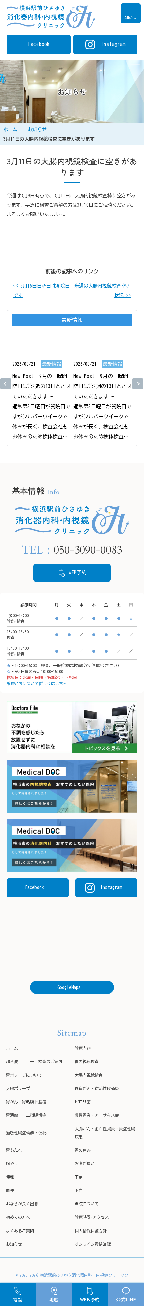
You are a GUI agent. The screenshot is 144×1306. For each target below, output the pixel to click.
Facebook (34, 887)
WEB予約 (90, 1299)
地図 (54, 1299)
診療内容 (83, 1048)
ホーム (10, 129)
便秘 (10, 1177)
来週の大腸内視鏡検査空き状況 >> (102, 290)
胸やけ (12, 1163)
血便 (10, 1190)
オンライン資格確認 (93, 1244)
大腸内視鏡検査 (89, 1075)
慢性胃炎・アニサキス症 (97, 1115)
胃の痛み (83, 1150)
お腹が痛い (85, 1163)
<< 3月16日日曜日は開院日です (41, 290)
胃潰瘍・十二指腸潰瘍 (26, 1115)
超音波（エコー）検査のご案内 (34, 1061)
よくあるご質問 (20, 1231)
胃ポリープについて (24, 1075)
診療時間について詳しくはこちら (37, 683)
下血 (79, 1190)
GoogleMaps (69, 987)
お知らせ (37, 129)
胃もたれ (14, 1150)
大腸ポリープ (18, 1088)
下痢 (79, 1177)
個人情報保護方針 (91, 1231)
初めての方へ (18, 1217)
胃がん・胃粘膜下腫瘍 (26, 1102)
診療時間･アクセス (92, 1217)
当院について (87, 1204)
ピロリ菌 (83, 1102)
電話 (18, 1299)
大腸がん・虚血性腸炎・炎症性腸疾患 (105, 1133)
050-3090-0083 (88, 550)
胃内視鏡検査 (87, 1061)
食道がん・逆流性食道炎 (97, 1088)
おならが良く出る (22, 1204)
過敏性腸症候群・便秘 (26, 1133)
